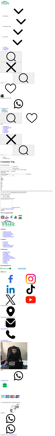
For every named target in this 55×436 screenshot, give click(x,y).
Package (29, 174)
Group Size (12, 198)
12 (31, 191)
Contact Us (5, 49)
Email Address (16, 168)
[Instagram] (31, 283)
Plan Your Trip (6, 259)
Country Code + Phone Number (20, 169)
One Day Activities (7, 235)
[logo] (8, 226)
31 (11, 191)
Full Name (15, 166)
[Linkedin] (11, 294)
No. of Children (6, 197)
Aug (2, 178)
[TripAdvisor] (13, 269)
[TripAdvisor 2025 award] (14, 390)
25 (5, 192)
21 (49, 191)
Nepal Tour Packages (7, 233)
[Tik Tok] (31, 294)
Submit (2, 210)
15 (37, 191)
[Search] (23, 78)
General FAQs (6, 260)
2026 (2, 179)
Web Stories (5, 254)
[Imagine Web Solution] (15, 412)
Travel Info (5, 128)
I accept (8, 208)
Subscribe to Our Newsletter (9, 258)
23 (1, 192)
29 (7, 191)
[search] (23, 150)
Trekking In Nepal (7, 127)
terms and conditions (9, 208)
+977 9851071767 (4, 108)
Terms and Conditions (8, 246)
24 (3, 192)
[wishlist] (11, 93)
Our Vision (5, 241)
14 (35, 191)
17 (41, 191)
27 (3, 191)
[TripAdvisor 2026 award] (5, 390)
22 (51, 191)
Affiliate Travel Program (8, 245)
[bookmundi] (5, 269)
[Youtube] (31, 304)
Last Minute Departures (8, 256)
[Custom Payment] (11, 401)
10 (27, 191)
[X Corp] (11, 304)
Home (4, 157)
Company (5, 130)
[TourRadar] (22, 269)
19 (45, 191)
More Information (16, 207)
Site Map (5, 261)
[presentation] (7, 175)
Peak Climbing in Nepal (8, 234)
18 (43, 191)
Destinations (5, 126)
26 (1, 191)
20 (47, 191)
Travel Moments (6, 255)
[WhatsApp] (11, 423)
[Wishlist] (32, 122)
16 (39, 191)
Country (14, 171)
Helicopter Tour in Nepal (8, 236)
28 (5, 191)
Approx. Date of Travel (6, 194)
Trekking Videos (6, 252)
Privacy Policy (6, 244)
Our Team (5, 243)
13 (33, 191)
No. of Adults (6, 195)
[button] (11, 56)
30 (9, 191)
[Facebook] (11, 283)
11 (29, 191)
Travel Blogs (6, 48)
